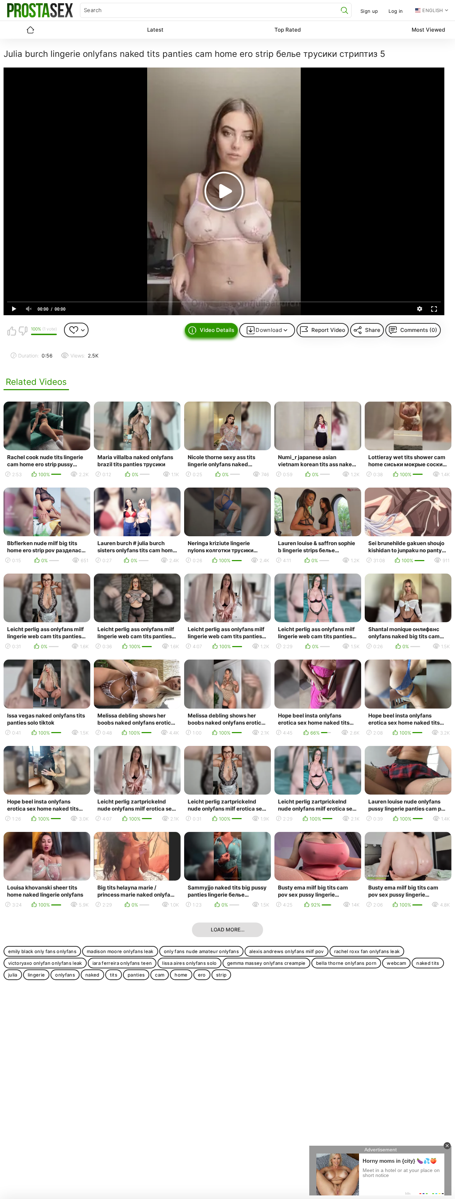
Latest (155, 29)
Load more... (228, 929)
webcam (396, 963)
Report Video (328, 330)
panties (136, 975)
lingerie (36, 975)
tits (113, 975)
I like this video (11, 330)
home (181, 975)
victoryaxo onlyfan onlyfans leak (45, 963)
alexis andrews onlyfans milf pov (286, 951)
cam (159, 975)
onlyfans (65, 975)
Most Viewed (428, 29)
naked (92, 975)
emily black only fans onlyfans (42, 951)
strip (221, 975)
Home (30, 30)
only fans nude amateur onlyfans (201, 951)
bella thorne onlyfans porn (346, 963)
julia (12, 975)
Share (372, 330)
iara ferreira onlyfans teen (122, 963)
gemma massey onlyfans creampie (266, 963)
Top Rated (287, 29)
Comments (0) (418, 330)
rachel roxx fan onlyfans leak (367, 951)
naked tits (427, 963)
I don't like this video (22, 330)
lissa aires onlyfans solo (189, 963)
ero (202, 975)
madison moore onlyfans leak (120, 951)
